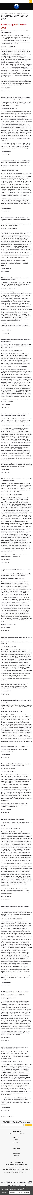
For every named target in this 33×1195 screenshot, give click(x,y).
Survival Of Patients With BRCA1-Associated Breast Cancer (16, 1172)
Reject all (12, 1192)
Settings (4, 1192)
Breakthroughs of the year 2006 (23, 13)
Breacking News (12, 13)
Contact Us (16, 1155)
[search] (23, 1)
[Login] (26, 1)
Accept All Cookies (23, 1192)
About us (16, 1150)
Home (2, 13)
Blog (6, 13)
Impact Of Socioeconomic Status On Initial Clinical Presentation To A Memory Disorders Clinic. (16, 1170)
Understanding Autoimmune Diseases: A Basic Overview (16, 1164)
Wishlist (16, 1139)
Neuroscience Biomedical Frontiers (16, 1166)
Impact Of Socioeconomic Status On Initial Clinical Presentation (16, 1167)
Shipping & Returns (16, 1142)
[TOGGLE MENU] (2, 1)
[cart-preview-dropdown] (30, 1)
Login (14, 1140)
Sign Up (18, 1140)
